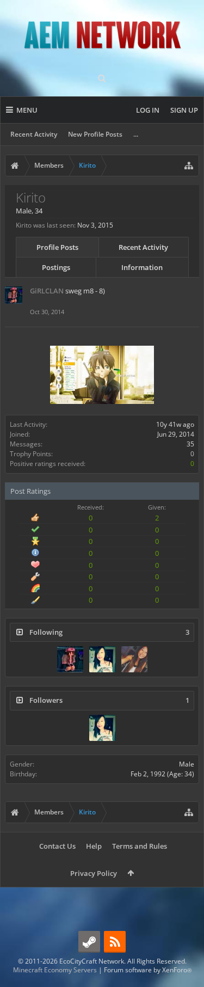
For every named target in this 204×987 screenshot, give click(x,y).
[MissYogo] (134, 659)
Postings (56, 267)
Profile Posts (57, 247)
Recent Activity (33, 134)
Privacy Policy (93, 873)
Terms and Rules (139, 846)
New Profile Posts (95, 134)
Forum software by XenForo (147, 969)
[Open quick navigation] (189, 165)
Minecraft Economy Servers (55, 969)
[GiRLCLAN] (70, 659)
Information (142, 267)
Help (94, 846)
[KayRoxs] (102, 659)
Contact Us (57, 846)
